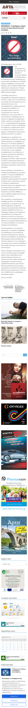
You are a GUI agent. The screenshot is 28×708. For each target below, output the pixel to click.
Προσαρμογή (14, 700)
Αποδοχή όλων (14, 696)
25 (13, 649)
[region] (14, 692)
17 (10, 647)
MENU (6, 18)
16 (6, 647)
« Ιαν (2, 651)
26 (17, 649)
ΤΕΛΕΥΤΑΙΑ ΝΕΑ (5, 23)
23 (6, 649)
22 (3, 649)
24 (10, 649)
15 (3, 647)
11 (13, 644)
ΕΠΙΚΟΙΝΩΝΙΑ (16, 1)
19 (17, 647)
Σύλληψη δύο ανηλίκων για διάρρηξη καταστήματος (19, 670)
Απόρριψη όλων (14, 704)
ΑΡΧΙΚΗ (10, 1)
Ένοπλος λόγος (6, 346)
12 (17, 644)
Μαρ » (5, 651)
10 (10, 644)
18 (13, 647)
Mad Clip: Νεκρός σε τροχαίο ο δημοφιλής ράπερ (11, 322)
